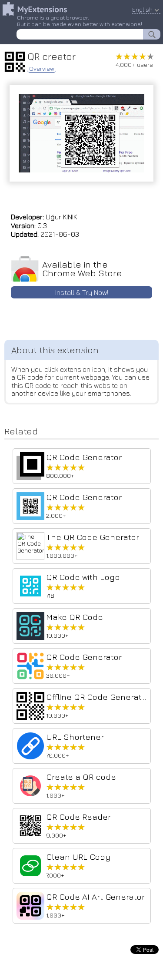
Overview (41, 68)
